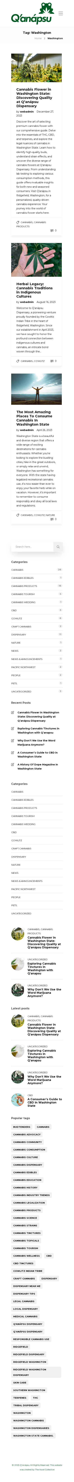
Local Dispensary (25, 1308)
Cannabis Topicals (26, 1240)
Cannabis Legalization (29, 1202)
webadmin (27, 111)
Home (38, 38)
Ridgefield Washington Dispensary (29, 1372)
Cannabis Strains (25, 1225)
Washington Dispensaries (31, 1428)
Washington (22, 1413)
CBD (14, 610)
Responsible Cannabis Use (31, 1339)
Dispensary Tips (24, 1293)
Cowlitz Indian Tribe (27, 1271)
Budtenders (21, 1126)
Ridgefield (20, 1346)
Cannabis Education (27, 1180)
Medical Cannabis (25, 1316)
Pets (14, 683)
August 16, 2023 (46, 302)
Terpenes (19, 1397)
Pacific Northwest (23, 667)
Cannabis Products (24, 586)
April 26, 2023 (44, 430)
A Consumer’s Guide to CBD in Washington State (38, 754)
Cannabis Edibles (22, 578)
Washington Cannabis (28, 1420)
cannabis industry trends (31, 1195)
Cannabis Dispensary (27, 1164)
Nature (50, 515)
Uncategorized (21, 691)
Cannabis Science (25, 1217)
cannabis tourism (25, 1248)
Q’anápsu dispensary (27, 1331)
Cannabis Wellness (26, 1255)
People (15, 675)
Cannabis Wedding (23, 602)
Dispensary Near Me (26, 1286)
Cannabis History (25, 1187)
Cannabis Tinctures (27, 1233)
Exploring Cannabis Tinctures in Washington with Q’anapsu (38, 730)
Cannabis (27, 222)
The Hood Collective (44, 1469)
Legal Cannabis (23, 1301)
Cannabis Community (27, 1142)
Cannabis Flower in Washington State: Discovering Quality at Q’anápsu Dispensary (38, 716)
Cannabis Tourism (23, 594)
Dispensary (18, 634)
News (14, 650)
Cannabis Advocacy (26, 1134)
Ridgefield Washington (29, 1362)
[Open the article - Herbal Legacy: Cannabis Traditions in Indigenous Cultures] (23, 260)
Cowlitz (39, 361)
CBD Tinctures (23, 1263)
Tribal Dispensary (25, 1405)
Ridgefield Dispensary (28, 1354)
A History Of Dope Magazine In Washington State (38, 766)
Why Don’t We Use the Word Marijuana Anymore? (36, 742)
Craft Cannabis (21, 626)
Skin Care (19, 1382)
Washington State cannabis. (33, 1435)
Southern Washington (29, 1390)
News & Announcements (27, 659)
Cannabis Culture (25, 1157)
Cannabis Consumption (29, 1149)
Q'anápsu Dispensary (27, 1324)
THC (35, 1397)
